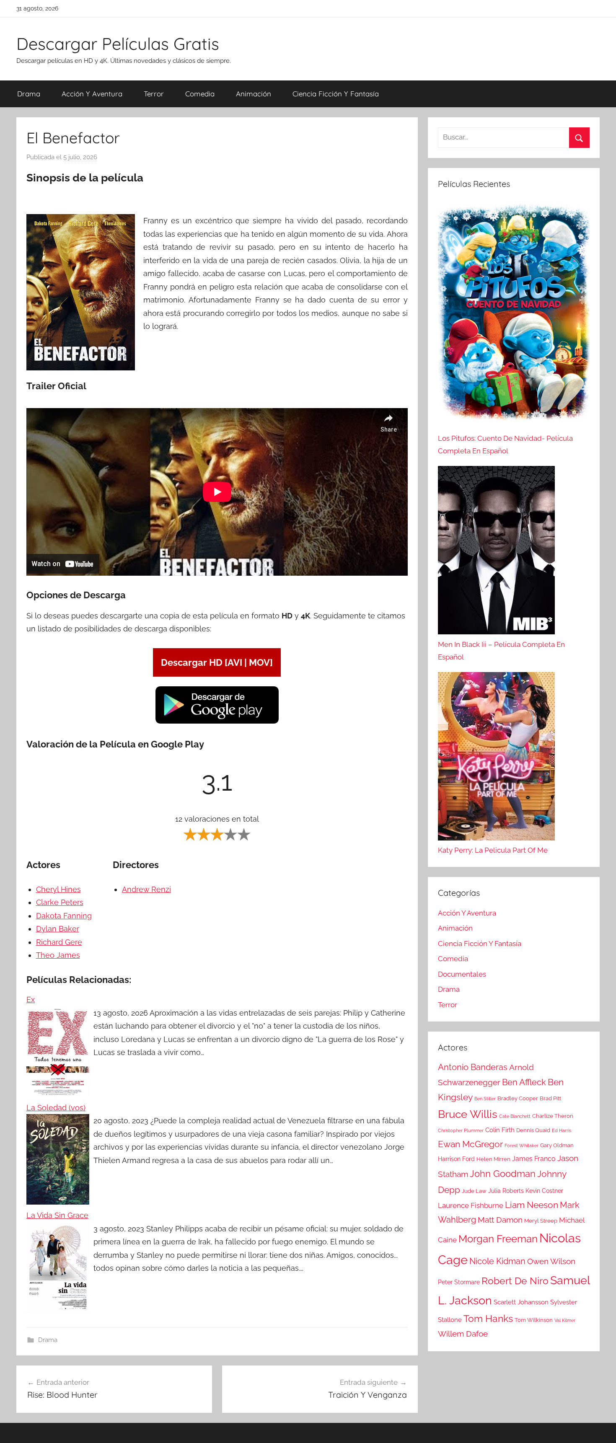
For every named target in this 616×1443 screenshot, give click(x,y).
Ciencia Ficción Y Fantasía (335, 93)
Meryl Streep (540, 1221)
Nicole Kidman (497, 1261)
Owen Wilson (551, 1261)
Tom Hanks (488, 1318)
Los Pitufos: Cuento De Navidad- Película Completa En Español (505, 444)
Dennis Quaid (533, 1130)
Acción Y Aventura (92, 93)
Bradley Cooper (517, 1098)
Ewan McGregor (470, 1144)
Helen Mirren (493, 1159)
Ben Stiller (485, 1099)
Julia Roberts (506, 1190)
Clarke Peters (59, 902)
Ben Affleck (524, 1082)
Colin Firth (500, 1130)
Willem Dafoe (463, 1334)
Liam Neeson (531, 1205)
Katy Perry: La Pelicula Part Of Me (493, 850)
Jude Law (474, 1191)
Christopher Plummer (461, 1130)
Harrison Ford (456, 1159)
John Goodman (503, 1173)
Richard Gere (59, 942)
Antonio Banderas (472, 1067)
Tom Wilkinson (534, 1320)
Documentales (462, 974)
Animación (253, 93)
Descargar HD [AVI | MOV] (217, 662)
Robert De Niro (515, 1280)
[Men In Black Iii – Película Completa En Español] (496, 552)
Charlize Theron (552, 1116)
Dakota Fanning (64, 915)
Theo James (58, 955)
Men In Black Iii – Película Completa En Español (501, 650)
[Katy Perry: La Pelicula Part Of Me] (496, 758)
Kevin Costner (544, 1190)
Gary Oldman (557, 1145)
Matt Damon (500, 1219)
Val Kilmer (564, 1320)
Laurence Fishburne (470, 1205)
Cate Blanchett (515, 1116)
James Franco (534, 1159)
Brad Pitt (550, 1098)
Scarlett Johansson (521, 1302)
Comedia (200, 93)
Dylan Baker (57, 928)
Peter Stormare (459, 1282)
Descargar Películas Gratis (117, 43)
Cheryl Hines (58, 889)
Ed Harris (561, 1130)
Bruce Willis (467, 1114)
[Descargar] (217, 722)
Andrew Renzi (146, 889)
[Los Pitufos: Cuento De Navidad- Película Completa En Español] (514, 316)
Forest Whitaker (521, 1145)
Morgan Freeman (498, 1239)
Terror (154, 93)
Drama (28, 93)
